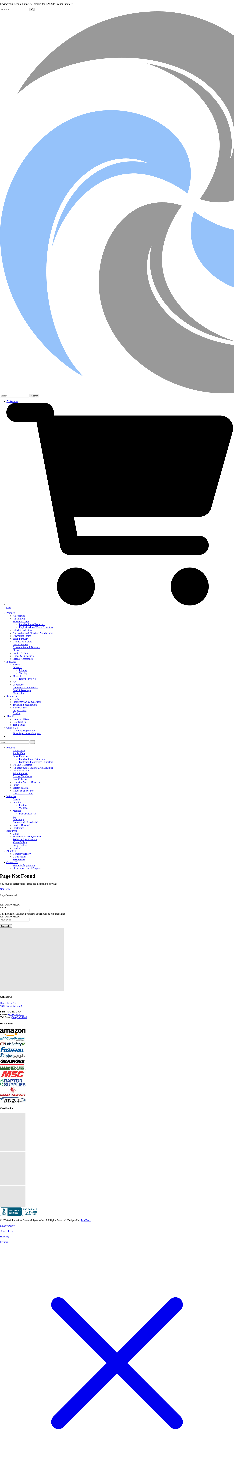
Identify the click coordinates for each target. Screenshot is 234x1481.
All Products (19, 615)
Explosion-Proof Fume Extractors (36, 627)
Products (10, 613)
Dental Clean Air (27, 679)
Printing (23, 670)
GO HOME (6, 889)
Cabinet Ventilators (22, 641)
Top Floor (86, 1220)
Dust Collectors (20, 644)
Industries (11, 661)
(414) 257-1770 (16, 1014)
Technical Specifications (25, 704)
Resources (11, 696)
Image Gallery (20, 710)
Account (13, 401)
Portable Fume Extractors (32, 624)
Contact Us (12, 727)
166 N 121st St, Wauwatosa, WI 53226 (11, 1004)
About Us (11, 716)
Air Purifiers (19, 618)
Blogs (16, 699)
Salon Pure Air (20, 638)
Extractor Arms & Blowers (26, 647)
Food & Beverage (22, 690)
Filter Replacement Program (27, 733)
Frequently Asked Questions (27, 701)
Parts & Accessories (23, 658)
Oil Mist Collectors (22, 630)
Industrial (17, 667)
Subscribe (6, 926)
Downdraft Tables (22, 635)
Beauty (16, 664)
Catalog (17, 713)
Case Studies (19, 722)
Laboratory (18, 684)
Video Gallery (20, 707)
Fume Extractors (21, 621)
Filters (16, 650)
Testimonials (19, 724)
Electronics (18, 693)
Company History (22, 719)
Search (34, 396)
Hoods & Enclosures (23, 656)
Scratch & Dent (20, 653)
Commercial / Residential (25, 687)
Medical (17, 676)
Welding (23, 673)
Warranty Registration (24, 730)
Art (14, 681)
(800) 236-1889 (19, 1017)
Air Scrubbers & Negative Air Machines (33, 633)
